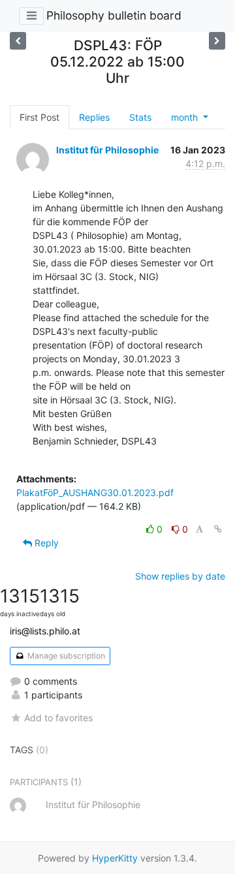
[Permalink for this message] (218, 529)
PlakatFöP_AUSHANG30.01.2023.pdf (95, 492)
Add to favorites (58, 717)
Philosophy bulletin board (113, 15)
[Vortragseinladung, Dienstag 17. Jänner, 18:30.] (217, 41)
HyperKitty (115, 858)
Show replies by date (180, 576)
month (185, 117)
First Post (39, 117)
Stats (140, 117)
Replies (94, 117)
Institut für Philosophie (107, 149)
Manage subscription (65, 656)
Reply (45, 542)
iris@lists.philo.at (45, 630)
